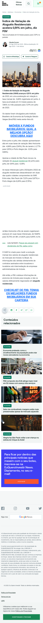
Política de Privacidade (8, 592)
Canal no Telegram (31, 56)
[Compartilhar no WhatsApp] (31, 310)
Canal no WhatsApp (12, 56)
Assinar (21, 481)
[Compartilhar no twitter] (26, 310)
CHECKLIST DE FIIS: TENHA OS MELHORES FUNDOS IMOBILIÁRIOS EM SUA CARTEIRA (21, 295)
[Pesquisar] (29, 3)
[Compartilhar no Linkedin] (11, 310)
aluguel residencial (20, 161)
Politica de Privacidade (23, 611)
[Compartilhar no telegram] (21, 310)
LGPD (3, 601)
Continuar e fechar (21, 617)
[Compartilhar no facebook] (16, 310)
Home (4, 12)
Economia (18, 12)
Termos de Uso (6, 597)
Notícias (10, 12)
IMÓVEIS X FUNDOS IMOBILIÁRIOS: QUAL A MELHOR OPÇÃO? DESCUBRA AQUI (21, 130)
